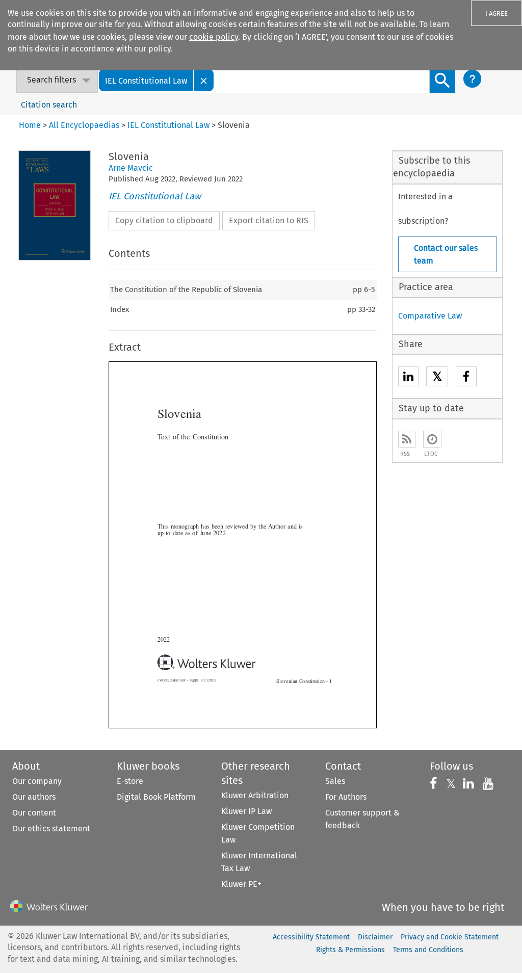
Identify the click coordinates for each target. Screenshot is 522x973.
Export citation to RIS (268, 220)
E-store (130, 781)
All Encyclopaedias (85, 125)
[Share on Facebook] (466, 378)
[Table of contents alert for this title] (432, 439)
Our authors (34, 797)
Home (30, 125)
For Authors (346, 797)
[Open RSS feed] (406, 439)
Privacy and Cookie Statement (450, 937)
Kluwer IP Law (246, 811)
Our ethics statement (51, 828)
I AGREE (496, 13)
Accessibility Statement (311, 937)
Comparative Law (430, 316)
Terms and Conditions (428, 949)
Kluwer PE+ (241, 884)
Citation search (49, 105)
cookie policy (213, 37)
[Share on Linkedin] (408, 378)
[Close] (204, 80)
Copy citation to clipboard (164, 220)
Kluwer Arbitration (255, 795)
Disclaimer (375, 937)
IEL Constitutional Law (155, 196)
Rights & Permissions (350, 949)
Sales (335, 781)
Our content (34, 813)
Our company (37, 781)
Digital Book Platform (156, 797)
